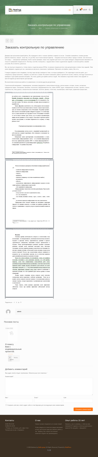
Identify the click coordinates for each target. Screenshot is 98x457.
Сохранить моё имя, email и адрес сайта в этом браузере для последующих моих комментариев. (35, 405)
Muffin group (41, 447)
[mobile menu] (69, 10)
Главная (32, 28)
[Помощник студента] (14, 10)
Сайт (65, 397)
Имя (6, 397)
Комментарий (9, 376)
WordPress (68, 447)
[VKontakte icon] (50, 450)
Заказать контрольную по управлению (56, 28)
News (40, 28)
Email (36, 397)
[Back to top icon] (49, 443)
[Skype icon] (48, 450)
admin (19, 311)
